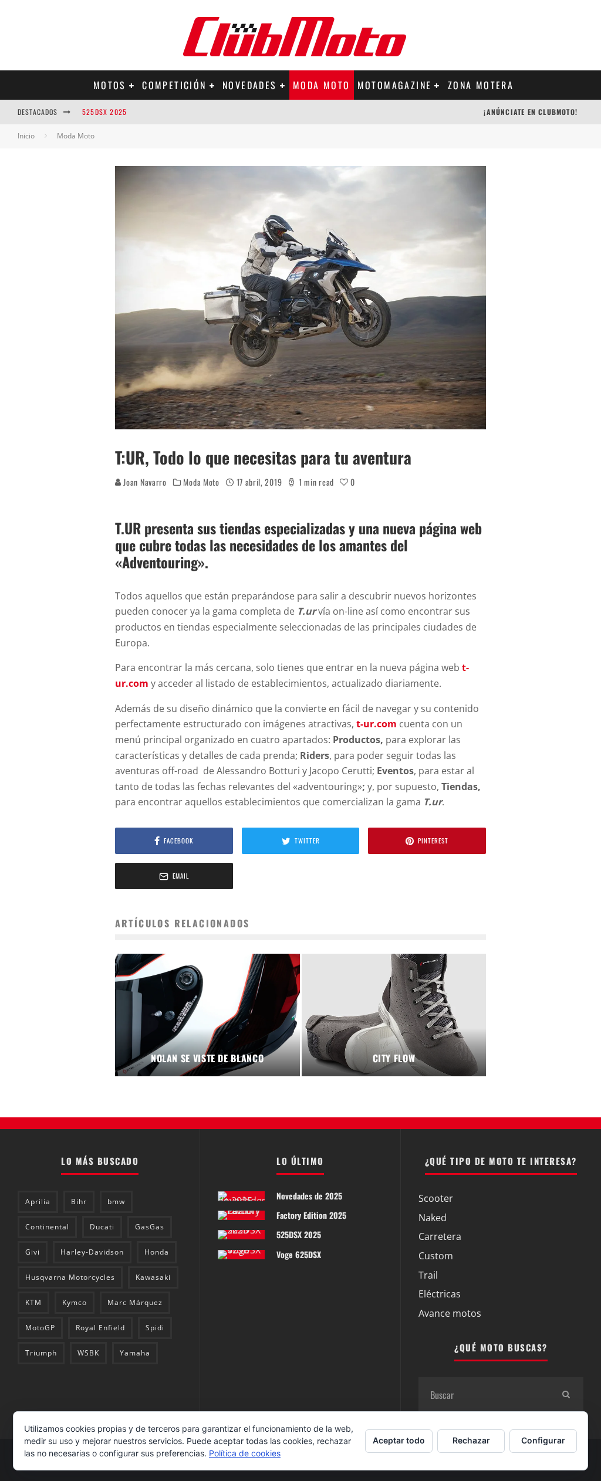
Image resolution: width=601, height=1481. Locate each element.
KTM (33, 1302)
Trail (428, 1275)
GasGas (149, 1227)
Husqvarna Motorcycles (70, 1277)
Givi (32, 1252)
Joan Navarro (144, 482)
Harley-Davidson (92, 1252)
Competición (174, 85)
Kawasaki (153, 1277)
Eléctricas (439, 1293)
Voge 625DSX (298, 1254)
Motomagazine (394, 85)
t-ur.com (376, 723)
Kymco (74, 1302)
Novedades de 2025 (309, 1195)
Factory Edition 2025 (311, 1215)
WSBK (88, 1353)
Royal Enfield (100, 1328)
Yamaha (135, 1353)
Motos (109, 85)
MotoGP (40, 1328)
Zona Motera (481, 85)
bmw (116, 1202)
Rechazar (471, 1440)
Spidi (155, 1328)
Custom (435, 1255)
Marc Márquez (135, 1302)
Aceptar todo (399, 1440)
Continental (47, 1227)
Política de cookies (245, 1453)
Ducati (102, 1227)
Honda (156, 1252)
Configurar (543, 1440)
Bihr (79, 1202)
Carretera (439, 1236)
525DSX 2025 (104, 112)
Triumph (41, 1353)
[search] (565, 1394)
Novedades (249, 85)
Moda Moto (321, 85)
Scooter (435, 1198)
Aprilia (37, 1202)
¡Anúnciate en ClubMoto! (531, 112)
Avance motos (449, 1313)
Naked (432, 1217)
